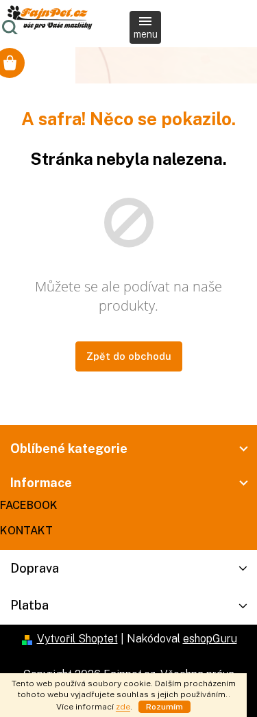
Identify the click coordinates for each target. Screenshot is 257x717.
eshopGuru (210, 638)
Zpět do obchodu (128, 356)
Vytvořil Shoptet (77, 638)
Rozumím (164, 707)
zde (123, 707)
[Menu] (145, 27)
